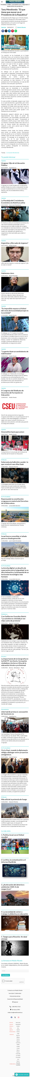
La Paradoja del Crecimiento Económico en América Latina (13, 201)
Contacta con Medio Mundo (15, 990)
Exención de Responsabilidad (15, 999)
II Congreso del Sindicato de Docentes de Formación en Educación (12, 392)
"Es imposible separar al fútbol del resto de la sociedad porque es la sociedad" (14, 310)
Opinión (3, 27)
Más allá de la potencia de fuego (14, 799)
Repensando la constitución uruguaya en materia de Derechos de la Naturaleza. (14, 501)
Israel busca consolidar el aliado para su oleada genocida (14, 537)
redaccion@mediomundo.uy (15, 1012)
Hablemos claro (7, 273)
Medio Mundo (21, 27)
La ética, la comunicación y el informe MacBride (13, 861)
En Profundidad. (5, 496)
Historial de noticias (15, 996)
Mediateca (4, 614)
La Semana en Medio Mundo (11, 960)
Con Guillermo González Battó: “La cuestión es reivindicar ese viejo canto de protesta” (13, 618)
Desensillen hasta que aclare (12, 432)
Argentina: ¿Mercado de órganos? (14, 243)
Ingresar (15, 1002)
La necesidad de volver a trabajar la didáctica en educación (14, 913)
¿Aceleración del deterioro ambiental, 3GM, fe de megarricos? (12, 887)
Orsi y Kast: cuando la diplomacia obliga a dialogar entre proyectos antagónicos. (14, 752)
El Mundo (4, 459)
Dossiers (3, 656)
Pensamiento (5, 709)
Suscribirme (5, 975)
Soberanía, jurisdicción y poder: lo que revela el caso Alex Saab (14, 463)
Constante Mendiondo (12, 153)
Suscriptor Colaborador (15, 993)
